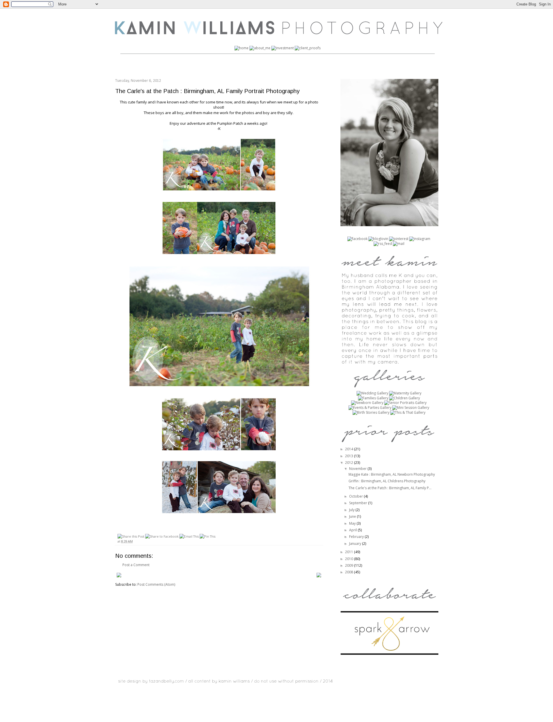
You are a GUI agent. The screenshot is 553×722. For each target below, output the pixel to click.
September (358, 502)
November (358, 468)
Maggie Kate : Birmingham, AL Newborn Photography (392, 474)
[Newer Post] (119, 576)
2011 (349, 551)
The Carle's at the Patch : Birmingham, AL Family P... (390, 487)
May (353, 523)
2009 (349, 565)
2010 (349, 558)
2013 (349, 455)
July (352, 509)
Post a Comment (135, 564)
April (353, 530)
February (357, 536)
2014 (349, 449)
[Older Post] (319, 576)
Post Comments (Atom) (156, 584)
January (355, 543)
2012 (349, 462)
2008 (349, 572)
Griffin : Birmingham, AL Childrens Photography (387, 481)
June (353, 516)
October (356, 496)
